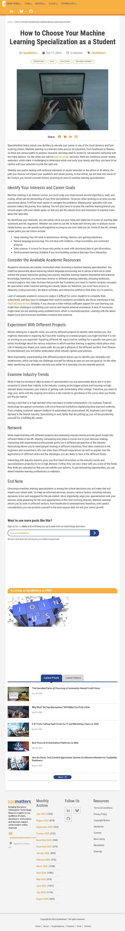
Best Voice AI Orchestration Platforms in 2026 (55, 743)
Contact (97, 833)
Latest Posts (51, 677)
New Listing (99, 839)
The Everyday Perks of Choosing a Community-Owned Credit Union (66, 688)
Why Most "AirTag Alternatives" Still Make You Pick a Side (61, 707)
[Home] (20, 801)
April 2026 (41, 873)
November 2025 (44, 840)
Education (65, 61)
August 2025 (42, 820)
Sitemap (98, 851)
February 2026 (43, 859)
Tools (79, 926)
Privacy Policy (100, 814)
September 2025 (44, 827)
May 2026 (41, 879)
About (46, 926)
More (60, 777)
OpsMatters (30, 52)
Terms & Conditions (103, 808)
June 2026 (41, 886)
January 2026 (43, 853)
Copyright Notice (102, 820)
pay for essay (61, 156)
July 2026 (41, 892)
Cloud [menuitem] (52, 3)
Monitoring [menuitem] (13, 3)
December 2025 (44, 846)
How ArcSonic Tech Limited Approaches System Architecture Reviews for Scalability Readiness (74, 759)
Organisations (58, 926)
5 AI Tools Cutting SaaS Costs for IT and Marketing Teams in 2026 (65, 724)
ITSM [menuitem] (27, 3)
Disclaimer (99, 826)
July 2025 (41, 814)
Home (10, 22)
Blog (52, 61)
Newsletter (99, 845)
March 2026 (42, 866)
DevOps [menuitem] (39, 3)
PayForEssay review (18, 303)
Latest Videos (73, 677)
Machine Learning (84, 61)
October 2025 (42, 833)
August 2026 (42, 899)
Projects (70, 926)
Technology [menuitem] (67, 3)
